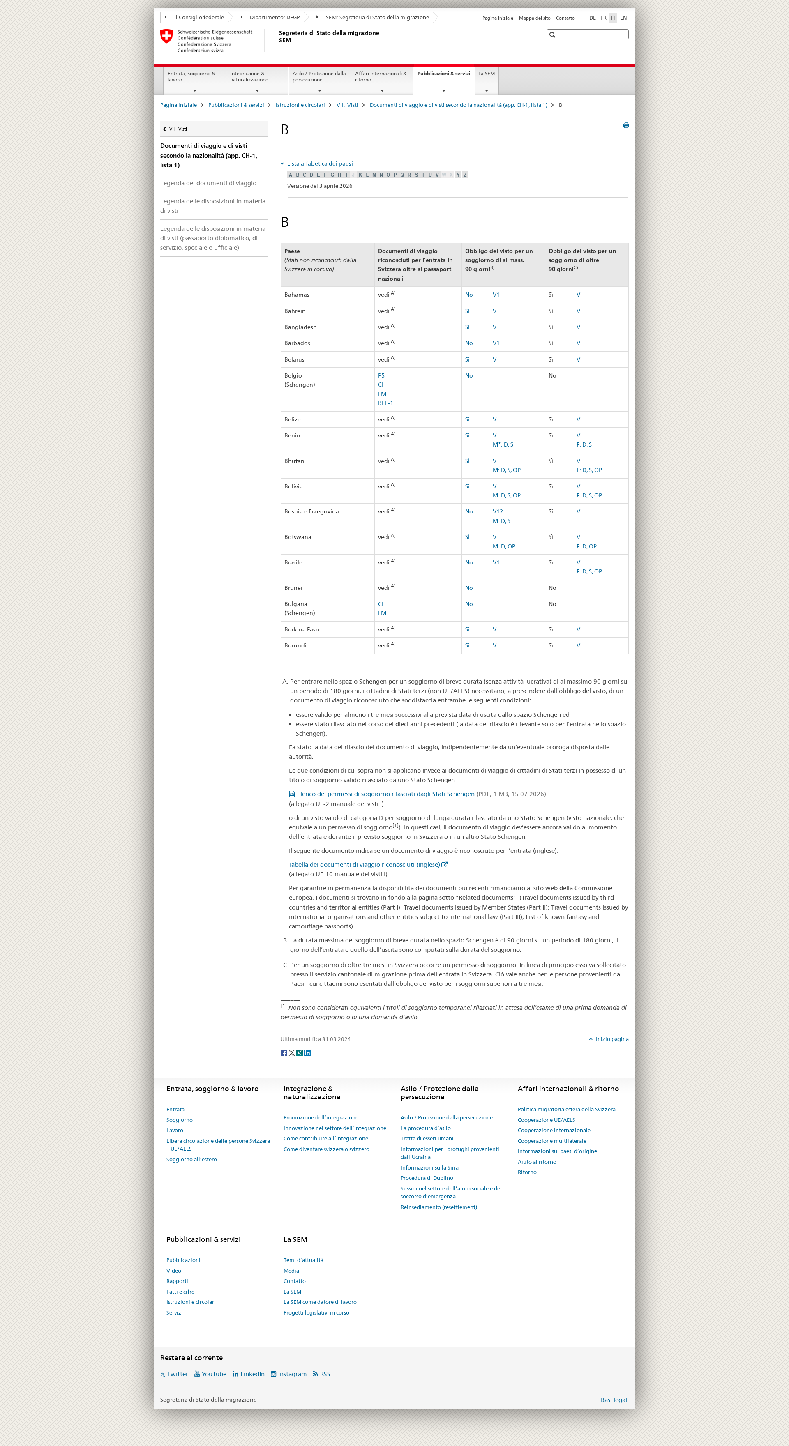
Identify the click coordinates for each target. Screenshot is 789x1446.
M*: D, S (503, 444)
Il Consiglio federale (198, 17)
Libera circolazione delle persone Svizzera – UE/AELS (218, 1144)
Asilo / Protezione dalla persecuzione (319, 76)
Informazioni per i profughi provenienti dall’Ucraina (450, 1153)
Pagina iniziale (497, 18)
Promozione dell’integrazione (321, 1117)
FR (603, 17)
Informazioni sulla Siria (430, 1167)
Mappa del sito (535, 18)
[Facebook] (284, 1052)
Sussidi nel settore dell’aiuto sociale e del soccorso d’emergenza (451, 1192)
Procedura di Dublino (427, 1177)
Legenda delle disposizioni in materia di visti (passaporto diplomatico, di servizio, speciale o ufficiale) (212, 238)
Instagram (292, 1374)
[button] (553, 35)
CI (380, 384)
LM (382, 394)
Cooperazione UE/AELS (546, 1120)
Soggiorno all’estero (191, 1159)
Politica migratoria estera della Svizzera (567, 1109)
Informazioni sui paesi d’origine (557, 1151)
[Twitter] (292, 1052)
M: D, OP (504, 546)
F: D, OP (587, 546)
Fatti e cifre (180, 1291)
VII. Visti (347, 104)
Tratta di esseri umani (427, 1138)
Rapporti (177, 1281)
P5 (381, 375)
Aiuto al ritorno (537, 1161)
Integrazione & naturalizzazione (249, 76)
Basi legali (615, 1400)
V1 (496, 294)
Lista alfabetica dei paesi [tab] (319, 163)
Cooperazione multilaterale (552, 1140)
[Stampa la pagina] (626, 125)
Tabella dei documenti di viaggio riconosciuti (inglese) (364, 864)
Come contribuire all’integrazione (326, 1138)
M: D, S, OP (507, 470)
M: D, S (501, 521)
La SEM (486, 73)
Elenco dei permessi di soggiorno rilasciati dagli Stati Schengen (421, 794)
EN (623, 17)
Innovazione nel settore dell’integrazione (335, 1128)
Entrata (175, 1109)
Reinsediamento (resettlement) (439, 1207)
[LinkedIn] (307, 1052)
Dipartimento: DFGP (274, 17)
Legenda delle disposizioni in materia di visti (212, 205)
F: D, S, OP (589, 470)
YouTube (214, 1374)
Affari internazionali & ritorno (380, 76)
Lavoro (174, 1130)
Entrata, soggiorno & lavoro (191, 76)
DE (592, 17)
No (469, 294)
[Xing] (300, 1052)
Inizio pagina (612, 1039)
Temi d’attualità (303, 1260)
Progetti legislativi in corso (316, 1312)
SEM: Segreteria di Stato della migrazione (377, 17)
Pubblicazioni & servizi (446, 76)
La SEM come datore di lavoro (320, 1302)
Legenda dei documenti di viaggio (208, 183)
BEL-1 (385, 403)
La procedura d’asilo (426, 1128)
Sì (467, 311)
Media (291, 1270)
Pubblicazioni (183, 1260)
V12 (498, 511)
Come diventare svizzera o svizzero (326, 1149)
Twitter (177, 1374)
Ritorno (527, 1172)
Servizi (174, 1312)
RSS (325, 1374)
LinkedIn (252, 1374)
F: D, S (584, 444)
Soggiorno (179, 1120)
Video (173, 1270)
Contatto (565, 18)
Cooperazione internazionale (554, 1130)
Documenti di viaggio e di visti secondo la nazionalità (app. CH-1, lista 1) (458, 104)
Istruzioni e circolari (300, 104)
